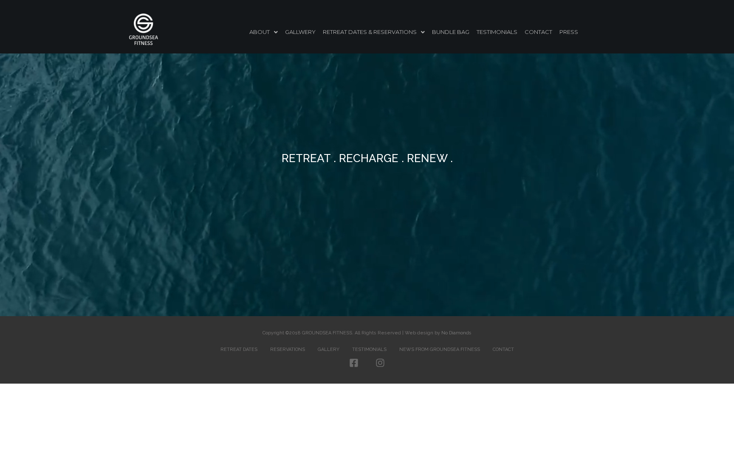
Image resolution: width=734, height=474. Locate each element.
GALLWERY (300, 31)
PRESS (568, 31)
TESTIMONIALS (497, 31)
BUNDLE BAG (450, 31)
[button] (263, 32)
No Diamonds (456, 333)
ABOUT (259, 31)
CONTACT (538, 31)
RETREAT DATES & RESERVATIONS (370, 31)
